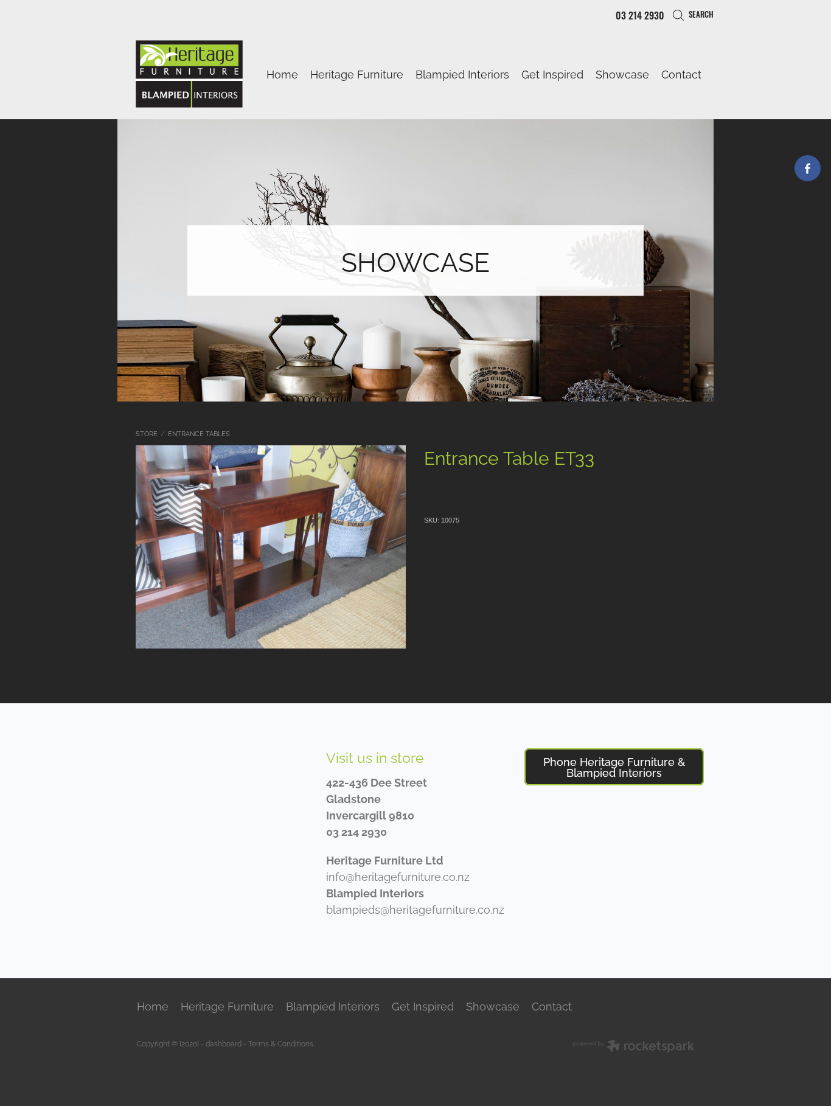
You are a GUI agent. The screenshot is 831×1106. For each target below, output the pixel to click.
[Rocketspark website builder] (633, 1047)
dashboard (224, 1043)
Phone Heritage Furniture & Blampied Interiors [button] (614, 766)
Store (147, 433)
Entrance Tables (199, 433)
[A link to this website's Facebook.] (807, 168)
